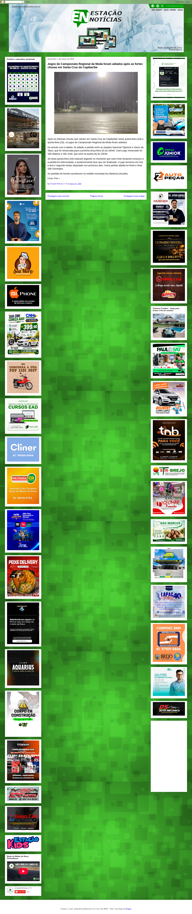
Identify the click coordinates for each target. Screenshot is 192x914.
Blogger (128, 909)
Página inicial (96, 196)
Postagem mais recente (58, 196)
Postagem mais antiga (134, 196)
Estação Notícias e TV (59, 184)
